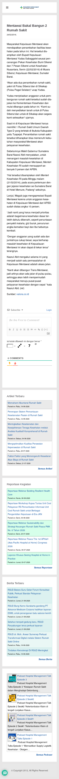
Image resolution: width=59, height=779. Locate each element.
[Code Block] (35, 329)
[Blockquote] (31, 329)
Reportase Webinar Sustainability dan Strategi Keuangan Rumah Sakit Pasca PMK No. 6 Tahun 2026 (29, 526)
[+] (46, 329)
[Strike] (20, 329)
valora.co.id (22, 294)
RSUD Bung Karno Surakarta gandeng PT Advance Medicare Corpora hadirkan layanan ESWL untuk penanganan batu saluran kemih (29, 609)
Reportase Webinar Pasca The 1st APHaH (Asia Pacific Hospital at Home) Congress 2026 (28, 542)
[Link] (39, 329)
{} (42, 329)
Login (49, 309)
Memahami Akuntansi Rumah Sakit (24, 402)
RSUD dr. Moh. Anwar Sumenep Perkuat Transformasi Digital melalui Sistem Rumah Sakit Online (28, 638)
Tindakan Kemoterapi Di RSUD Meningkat (28, 650)
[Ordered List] (24, 329)
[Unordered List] (28, 329)
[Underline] (17, 329)
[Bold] (9, 329)
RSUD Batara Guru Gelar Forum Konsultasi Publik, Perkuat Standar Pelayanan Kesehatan (28, 593)
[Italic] (13, 329)
